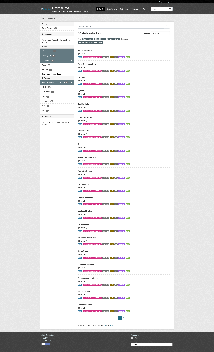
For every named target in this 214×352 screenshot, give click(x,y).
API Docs (112, 325)
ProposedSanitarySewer (88, 278)
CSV (112, 57)
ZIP (116, 57)
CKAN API (45, 338)
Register (168, 2)
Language (134, 342)
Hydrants (81, 90)
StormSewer (83, 251)
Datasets (100, 9)
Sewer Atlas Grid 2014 (87, 157)
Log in (161, 2)
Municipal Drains (85, 211)
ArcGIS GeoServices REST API (92, 57)
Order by (147, 33)
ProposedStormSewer (87, 237)
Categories (124, 9)
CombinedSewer (85, 304)
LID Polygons (83, 184)
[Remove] (91, 39)
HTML (80, 57)
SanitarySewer (84, 291)
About (145, 9)
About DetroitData (47, 335)
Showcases (135, 9)
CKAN (134, 337)
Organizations (112, 9)
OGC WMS (106, 57)
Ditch (80, 144)
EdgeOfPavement (85, 197)
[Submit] (170, 9)
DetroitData (60, 7)
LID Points (82, 77)
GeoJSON (121, 57)
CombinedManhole (86, 264)
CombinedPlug (84, 130)
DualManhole (83, 104)
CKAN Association (47, 341)
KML (127, 57)
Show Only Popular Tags (51, 74)
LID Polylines (83, 224)
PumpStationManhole (87, 64)
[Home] (43, 18)
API (105, 325)
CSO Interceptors (85, 117)
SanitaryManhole (85, 50)
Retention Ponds (85, 171)
